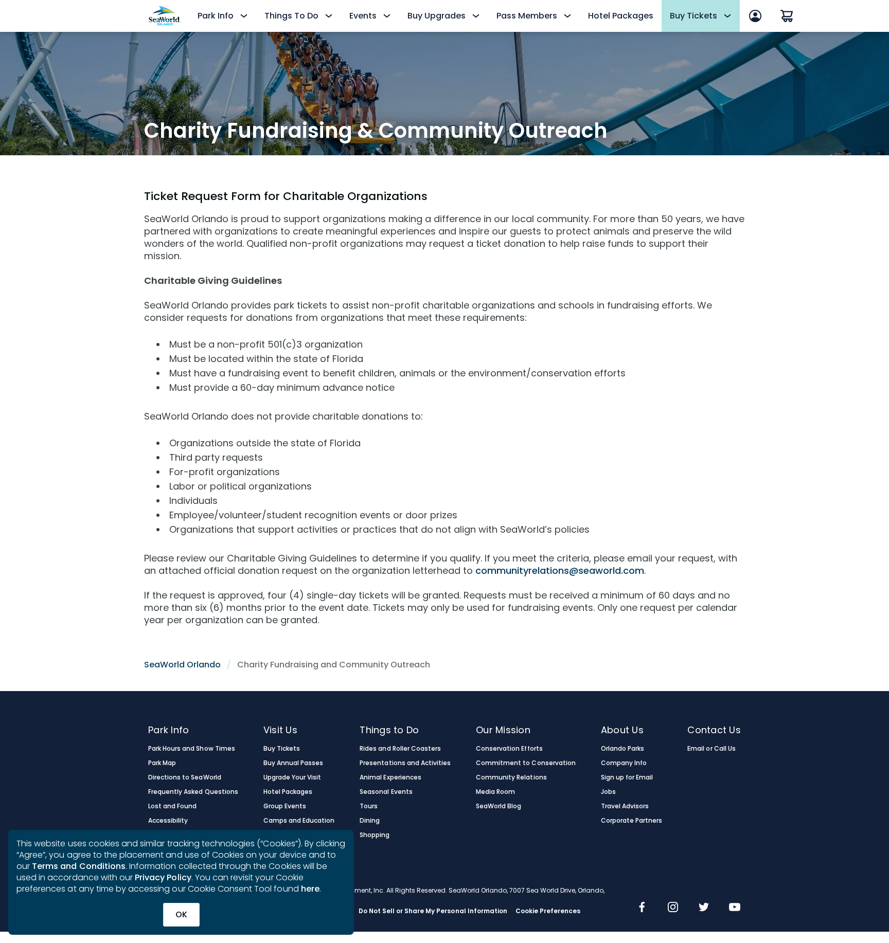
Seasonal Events (386, 792)
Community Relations (511, 777)
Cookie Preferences (548, 911)
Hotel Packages (620, 16)
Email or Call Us (711, 749)
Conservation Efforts (509, 749)
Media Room (495, 792)
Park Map (162, 763)
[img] (642, 908)
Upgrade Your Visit (292, 777)
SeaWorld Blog (498, 806)
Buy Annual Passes (293, 763)
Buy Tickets (281, 749)
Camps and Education (299, 821)
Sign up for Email (627, 777)
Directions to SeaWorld (184, 777)
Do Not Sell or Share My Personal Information (433, 911)
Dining (370, 821)
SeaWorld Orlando (182, 664)
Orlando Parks (622, 749)
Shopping (374, 835)
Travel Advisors (625, 806)
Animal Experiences (390, 777)
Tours (369, 806)
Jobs (608, 792)
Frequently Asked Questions (193, 792)
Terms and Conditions (79, 866)
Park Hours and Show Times (191, 749)
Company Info (624, 763)
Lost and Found (172, 806)
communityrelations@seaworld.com (559, 570)
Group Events (284, 806)
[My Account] (755, 16)
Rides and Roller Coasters (400, 749)
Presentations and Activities (405, 763)
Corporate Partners (632, 821)
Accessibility (168, 821)
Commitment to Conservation (526, 763)
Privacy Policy (163, 877)
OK (181, 914)
